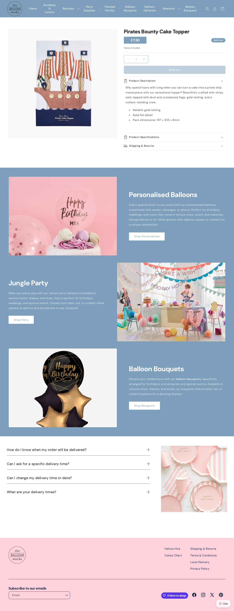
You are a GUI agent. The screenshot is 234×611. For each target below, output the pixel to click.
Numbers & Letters (50, 8)
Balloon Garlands (150, 8)
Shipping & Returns (203, 549)
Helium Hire (172, 549)
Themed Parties (109, 8)
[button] (207, 9)
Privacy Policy (199, 568)
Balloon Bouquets (130, 8)
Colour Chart (173, 555)
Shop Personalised (146, 236)
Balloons (68, 8)
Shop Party (21, 320)
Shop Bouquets (144, 405)
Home (33, 8)
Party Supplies (89, 8)
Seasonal (169, 8)
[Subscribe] (66, 595)
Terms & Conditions (203, 555)
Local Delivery (199, 562)
